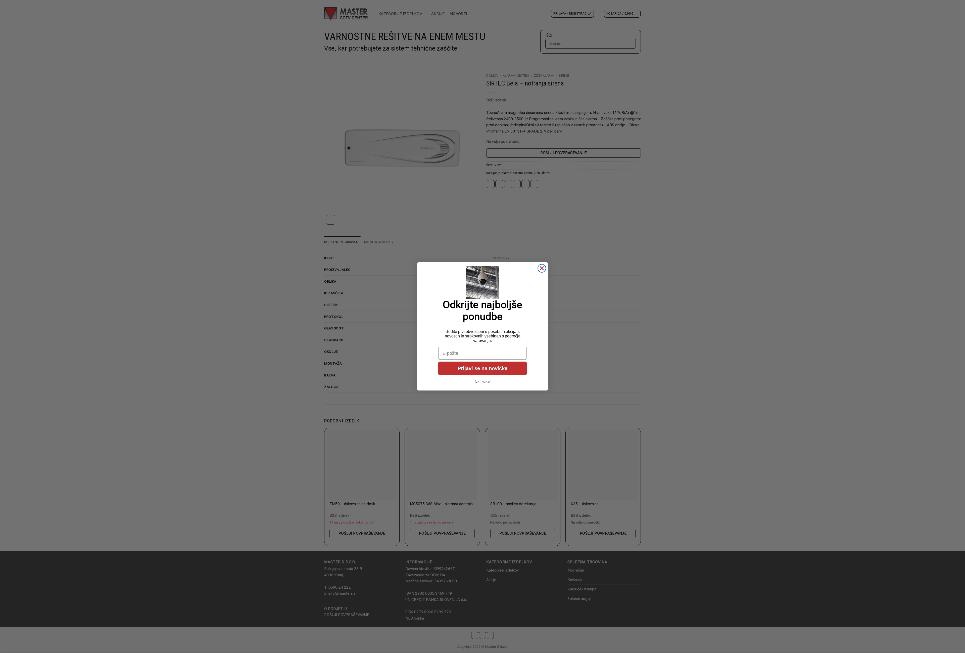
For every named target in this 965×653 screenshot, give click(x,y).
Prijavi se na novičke (482, 368)
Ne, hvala (482, 382)
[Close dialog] (542, 268)
